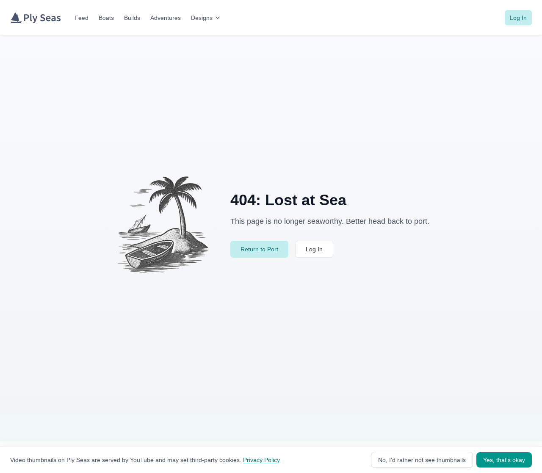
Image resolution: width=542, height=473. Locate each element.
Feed (81, 17)
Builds (132, 17)
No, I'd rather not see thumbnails (422, 459)
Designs (202, 17)
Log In (518, 17)
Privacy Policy (261, 459)
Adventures (165, 17)
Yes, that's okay (504, 459)
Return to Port (259, 249)
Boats (106, 17)
